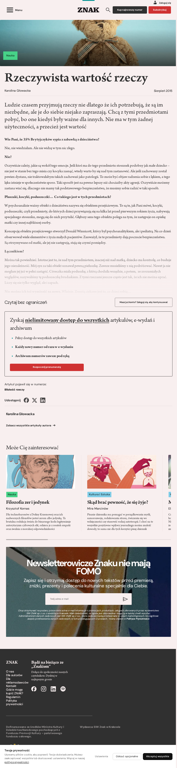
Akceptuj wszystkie (157, 756)
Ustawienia (101, 756)
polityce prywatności (17, 762)
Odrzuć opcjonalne (127, 756)
